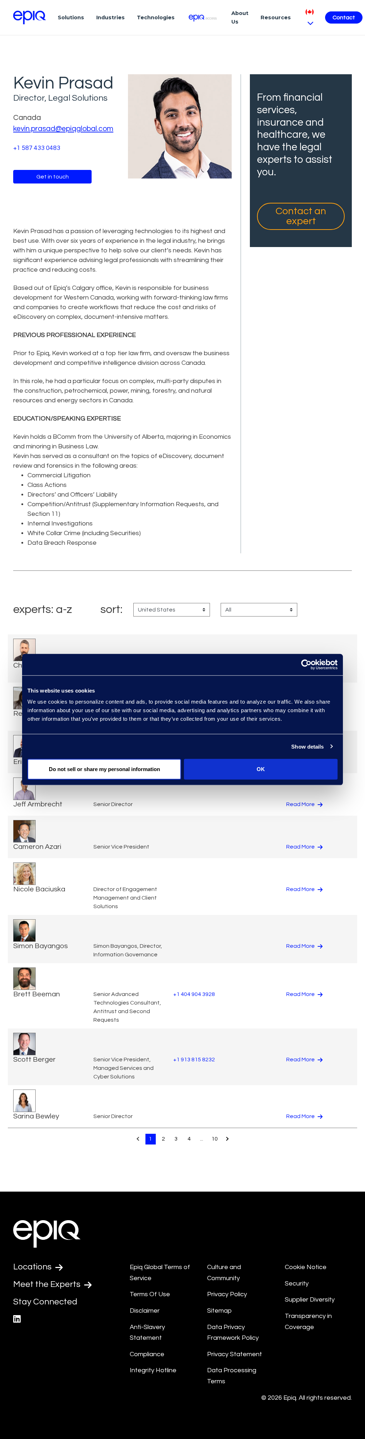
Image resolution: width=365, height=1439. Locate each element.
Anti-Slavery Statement (147, 1333)
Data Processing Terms (231, 1376)
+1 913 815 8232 (194, 1059)
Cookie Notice (306, 1267)
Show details (307, 746)
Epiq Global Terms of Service (160, 1273)
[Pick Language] (309, 17)
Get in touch (52, 177)
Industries (110, 17)
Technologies (156, 17)
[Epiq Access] (203, 17)
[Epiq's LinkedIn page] (17, 1319)
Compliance (147, 1354)
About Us (239, 17)
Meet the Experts (47, 1284)
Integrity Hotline (153, 1370)
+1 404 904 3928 (194, 994)
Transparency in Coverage (308, 1321)
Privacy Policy (227, 1294)
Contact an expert (301, 216)
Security (297, 1283)
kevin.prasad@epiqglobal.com (63, 128)
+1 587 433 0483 (36, 148)
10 (214, 1139)
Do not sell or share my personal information (104, 769)
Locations (33, 1266)
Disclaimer (145, 1310)
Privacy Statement (234, 1354)
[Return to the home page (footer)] (29, 17)
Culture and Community (224, 1273)
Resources (276, 17)
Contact (344, 17)
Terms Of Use (150, 1294)
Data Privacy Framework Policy (233, 1333)
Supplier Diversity (310, 1299)
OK (261, 769)
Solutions (71, 17)
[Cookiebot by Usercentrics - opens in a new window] (306, 664)
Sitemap (219, 1310)
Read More (301, 804)
